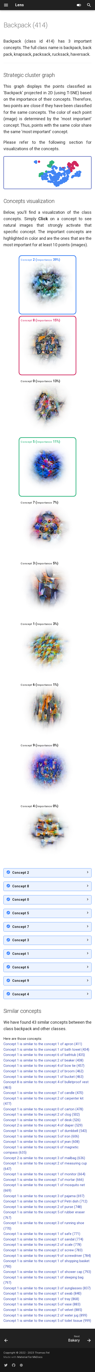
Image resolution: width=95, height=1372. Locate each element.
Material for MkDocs (29, 1357)
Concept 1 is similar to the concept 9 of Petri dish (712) (45, 1201)
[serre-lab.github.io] (13, 1365)
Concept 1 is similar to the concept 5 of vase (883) (41, 1304)
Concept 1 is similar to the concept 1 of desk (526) (41, 1120)
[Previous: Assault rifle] (6, 1340)
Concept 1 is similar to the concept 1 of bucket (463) (43, 1077)
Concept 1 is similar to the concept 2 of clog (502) (41, 1114)
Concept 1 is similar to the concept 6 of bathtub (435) (44, 1055)
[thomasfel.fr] (21, 1365)
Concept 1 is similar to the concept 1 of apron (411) (42, 1044)
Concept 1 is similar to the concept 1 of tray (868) (41, 1299)
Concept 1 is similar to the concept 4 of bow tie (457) (43, 1066)
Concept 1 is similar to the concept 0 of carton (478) (43, 1109)
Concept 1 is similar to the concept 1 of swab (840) (42, 1293)
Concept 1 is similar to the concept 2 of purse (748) (42, 1207)
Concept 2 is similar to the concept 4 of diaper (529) (43, 1125)
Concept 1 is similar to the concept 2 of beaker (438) (43, 1060)
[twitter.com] (6, 1365)
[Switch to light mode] (79, 5)
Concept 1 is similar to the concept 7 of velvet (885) (42, 1310)
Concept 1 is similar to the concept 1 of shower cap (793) (47, 1272)
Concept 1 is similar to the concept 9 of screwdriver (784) (47, 1256)
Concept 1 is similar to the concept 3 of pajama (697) (43, 1196)
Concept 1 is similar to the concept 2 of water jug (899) (45, 1315)
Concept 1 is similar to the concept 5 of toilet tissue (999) (47, 1321)
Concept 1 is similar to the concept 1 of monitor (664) (44, 1174)
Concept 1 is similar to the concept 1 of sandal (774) (43, 1239)
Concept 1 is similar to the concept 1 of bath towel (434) (46, 1049)
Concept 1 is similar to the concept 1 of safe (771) (41, 1234)
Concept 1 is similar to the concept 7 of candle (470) (43, 1093)
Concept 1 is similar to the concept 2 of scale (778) (42, 1245)
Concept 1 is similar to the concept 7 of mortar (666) (43, 1180)
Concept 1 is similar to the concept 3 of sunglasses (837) (47, 1288)
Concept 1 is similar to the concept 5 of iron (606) (41, 1136)
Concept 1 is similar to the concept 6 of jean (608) (41, 1142)
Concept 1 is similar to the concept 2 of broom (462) (43, 1071)
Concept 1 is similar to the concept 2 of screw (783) (43, 1250)
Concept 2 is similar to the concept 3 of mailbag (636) (44, 1158)
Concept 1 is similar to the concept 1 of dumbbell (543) (45, 1131)
